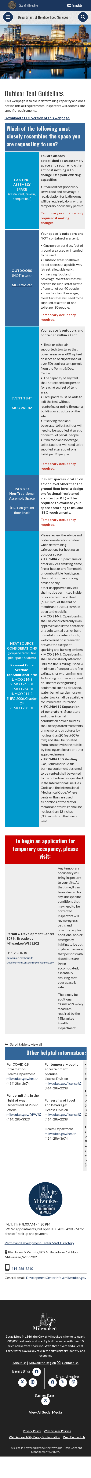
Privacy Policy (32, 1431)
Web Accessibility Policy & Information (34, 1437)
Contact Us (70, 1363)
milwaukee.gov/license (61, 1083)
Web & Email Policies (57, 1431)
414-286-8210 (22, 1268)
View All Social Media (45, 1412)
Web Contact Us (74, 1437)
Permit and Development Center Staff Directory (39, 1243)
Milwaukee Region (42, 1363)
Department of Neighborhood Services (43, 17)
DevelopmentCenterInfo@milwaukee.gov (30, 962)
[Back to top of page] (82, 1468)
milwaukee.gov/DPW (22, 1114)
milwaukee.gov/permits (20, 957)
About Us (19, 1363)
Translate (77, 5)
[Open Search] (83, 17)
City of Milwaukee (28, 5)
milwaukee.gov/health (22, 1078)
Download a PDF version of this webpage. (37, 118)
